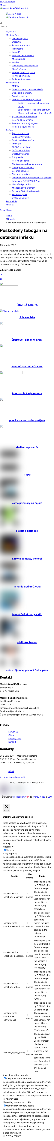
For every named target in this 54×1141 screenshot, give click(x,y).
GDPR (27, 475)
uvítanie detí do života (27, 586)
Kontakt (10, 204)
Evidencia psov (19, 194)
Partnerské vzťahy (21, 75)
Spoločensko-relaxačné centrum (34, 109)
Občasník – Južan (21, 150)
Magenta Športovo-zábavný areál (34, 113)
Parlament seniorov (21, 79)
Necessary (11, 850)
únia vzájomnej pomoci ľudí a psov (27, 670)
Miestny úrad (12, 82)
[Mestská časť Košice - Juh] (14, 8)
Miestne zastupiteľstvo (23, 55)
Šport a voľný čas (20, 133)
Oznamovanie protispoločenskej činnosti (31, 177)
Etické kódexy (19, 69)
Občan (9, 130)
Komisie (15, 62)
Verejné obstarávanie (22, 120)
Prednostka (17, 48)
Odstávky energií (20, 154)
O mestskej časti (20, 38)
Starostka (16, 42)
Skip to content (7, 1)
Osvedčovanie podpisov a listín (27, 89)
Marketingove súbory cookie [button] (17, 1102)
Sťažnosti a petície (21, 174)
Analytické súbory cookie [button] (15, 1075)
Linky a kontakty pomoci (27, 558)
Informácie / (27, 393)
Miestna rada (18, 59)
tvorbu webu (39, 796)
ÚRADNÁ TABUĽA (27, 305)
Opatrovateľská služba (23, 140)
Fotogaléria (17, 157)
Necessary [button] (8, 846)
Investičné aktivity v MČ (27, 614)
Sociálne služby (19, 96)
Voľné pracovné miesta (23, 126)
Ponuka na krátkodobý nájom (26, 99)
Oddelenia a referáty (22, 93)
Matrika (16, 86)
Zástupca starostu (21, 45)
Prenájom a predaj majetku (25, 123)
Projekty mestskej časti (23, 72)
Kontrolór (16, 52)
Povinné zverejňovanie (25, 116)
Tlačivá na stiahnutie (22, 147)
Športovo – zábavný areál (27, 339)
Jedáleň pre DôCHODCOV (27, 366)
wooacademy (19, 796)
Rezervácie (11, 201)
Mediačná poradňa (21, 184)
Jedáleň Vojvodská (21, 137)
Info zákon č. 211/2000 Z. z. (26, 181)
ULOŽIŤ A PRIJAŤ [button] (12, 1136)
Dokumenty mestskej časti (25, 65)
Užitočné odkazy (20, 198)
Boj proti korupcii (20, 171)
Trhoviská (16, 143)
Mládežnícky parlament (23, 187)
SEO (50, 796)
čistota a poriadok (27, 530)
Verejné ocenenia (20, 160)
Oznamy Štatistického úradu (26, 191)
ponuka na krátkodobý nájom (27, 420)
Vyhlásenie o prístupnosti (12, 777)
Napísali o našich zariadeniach (27, 164)
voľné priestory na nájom (27, 502)
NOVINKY (11, 31)
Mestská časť (12, 35)
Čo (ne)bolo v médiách (23, 167)
